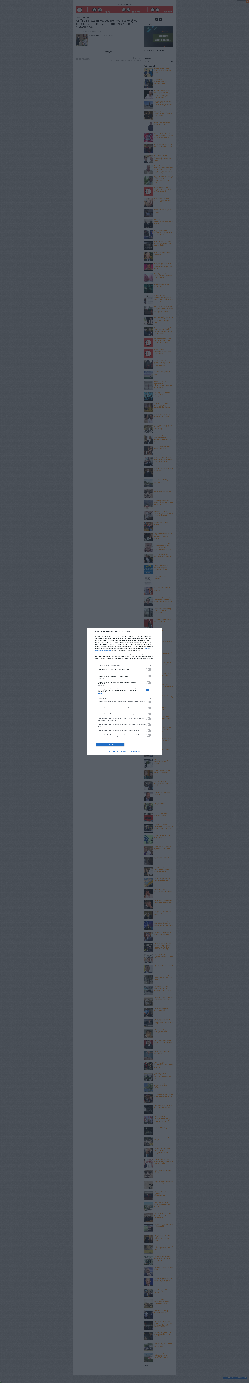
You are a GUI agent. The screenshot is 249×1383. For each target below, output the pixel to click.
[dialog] (124, 691)
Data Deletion (113, 751)
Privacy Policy (135, 751)
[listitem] (124, 665)
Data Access (124, 751)
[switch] (148, 669)
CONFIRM (110, 744)
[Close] (158, 632)
